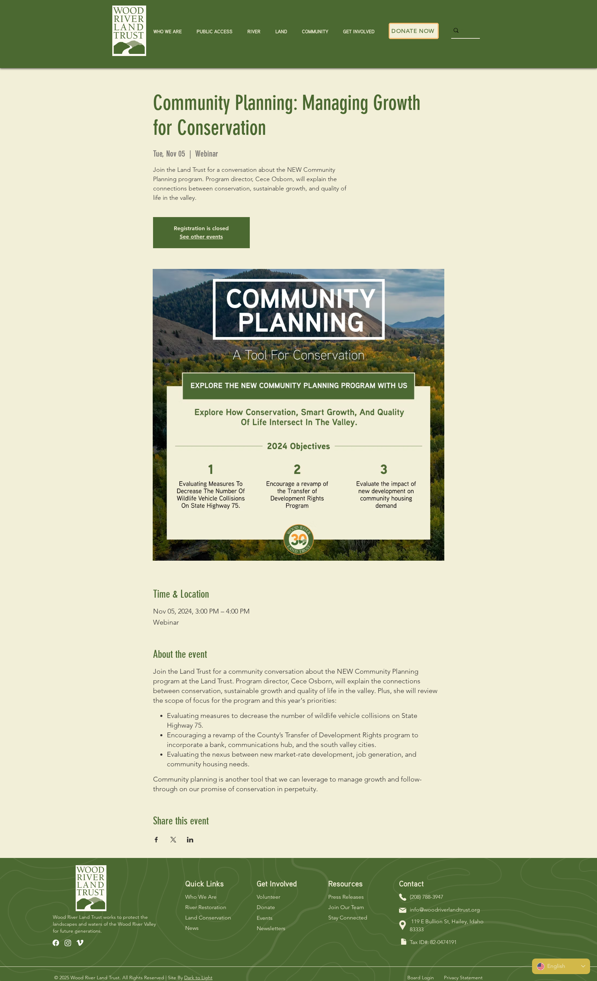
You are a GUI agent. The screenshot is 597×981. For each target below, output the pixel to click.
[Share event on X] (173, 839)
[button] (167, 31)
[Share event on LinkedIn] (190, 839)
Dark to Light (198, 977)
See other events (201, 236)
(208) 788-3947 (426, 897)
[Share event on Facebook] (156, 839)
